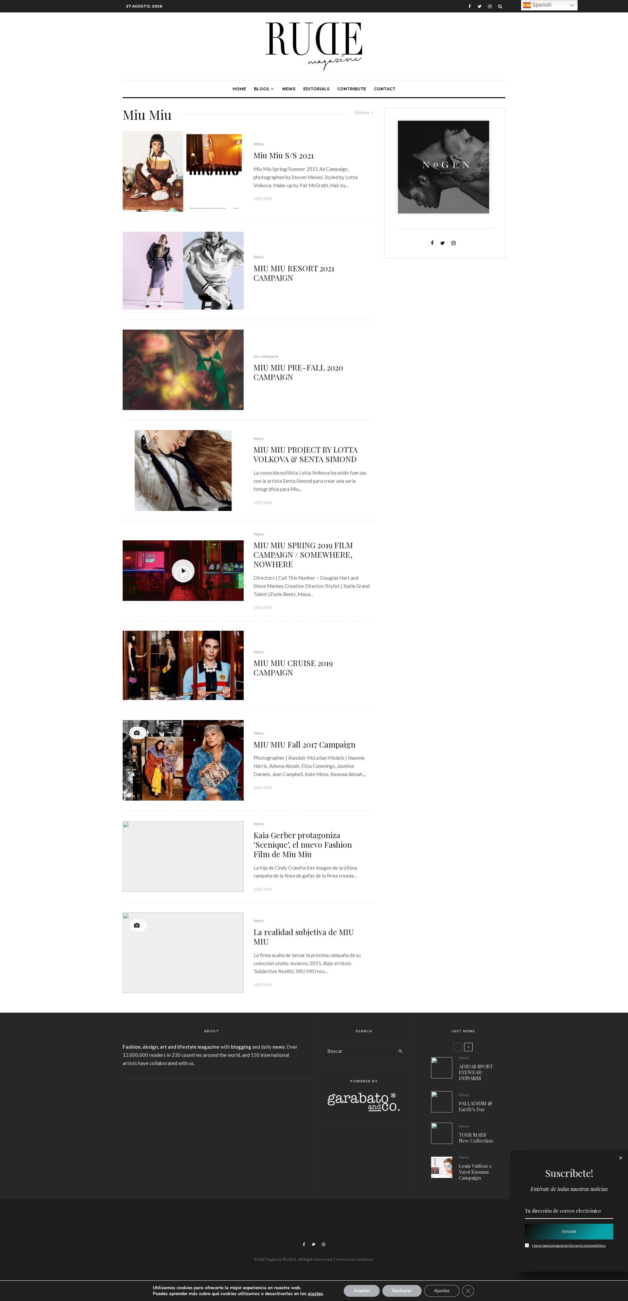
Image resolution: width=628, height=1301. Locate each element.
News (288, 88)
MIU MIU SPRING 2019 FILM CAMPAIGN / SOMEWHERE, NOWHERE (303, 554)
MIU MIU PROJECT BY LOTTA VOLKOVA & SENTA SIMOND (305, 454)
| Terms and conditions (354, 1259)
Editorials (316, 88)
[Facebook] (469, 6)
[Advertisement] (212, 1135)
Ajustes (442, 1291)
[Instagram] (490, 6)
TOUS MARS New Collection (476, 1138)
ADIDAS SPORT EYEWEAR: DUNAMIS (476, 1072)
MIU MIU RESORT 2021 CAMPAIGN (293, 272)
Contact (384, 88)
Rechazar (402, 1291)
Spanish (541, 5)
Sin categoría (265, 356)
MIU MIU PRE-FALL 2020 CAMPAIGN (298, 372)
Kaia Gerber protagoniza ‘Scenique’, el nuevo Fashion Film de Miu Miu (302, 844)
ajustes (315, 1294)
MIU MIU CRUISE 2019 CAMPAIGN (293, 667)
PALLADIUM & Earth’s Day (475, 1106)
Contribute (351, 88)
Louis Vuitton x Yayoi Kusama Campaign (475, 1172)
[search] (400, 1051)
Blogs (261, 88)
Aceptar (362, 1291)
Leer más (262, 198)
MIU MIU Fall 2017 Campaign (304, 744)
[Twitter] (479, 6)
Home (239, 88)
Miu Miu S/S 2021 (283, 155)
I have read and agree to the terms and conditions (569, 1245)
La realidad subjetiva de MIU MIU (303, 936)
